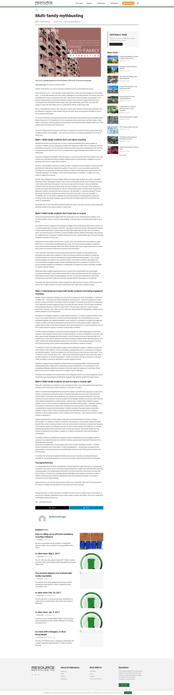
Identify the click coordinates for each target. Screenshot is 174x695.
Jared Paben (40, 539)
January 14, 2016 (57, 21)
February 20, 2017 (50, 595)
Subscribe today (40, 85)
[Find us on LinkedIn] (32, 675)
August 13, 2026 (125, 100)
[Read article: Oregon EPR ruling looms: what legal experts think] (112, 89)
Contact (92, 676)
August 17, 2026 (125, 90)
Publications (114, 3)
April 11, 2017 (49, 578)
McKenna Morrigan (45, 21)
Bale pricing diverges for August (129, 117)
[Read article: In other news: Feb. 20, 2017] (91, 599)
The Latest (78, 3)
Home (36, 10)
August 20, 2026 (125, 70)
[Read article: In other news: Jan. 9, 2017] (91, 619)
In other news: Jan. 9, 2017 (47, 612)
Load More (123, 155)
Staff (62, 674)
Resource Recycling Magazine (47, 10)
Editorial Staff (40, 556)
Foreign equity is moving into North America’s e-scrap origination (128, 108)
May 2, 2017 (48, 556)
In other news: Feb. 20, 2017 (48, 593)
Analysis (89, 3)
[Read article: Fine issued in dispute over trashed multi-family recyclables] (91, 580)
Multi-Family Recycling (45, 502)
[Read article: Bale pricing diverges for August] (112, 120)
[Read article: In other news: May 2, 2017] (91, 560)
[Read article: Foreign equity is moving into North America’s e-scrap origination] (112, 110)
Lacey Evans (40, 637)
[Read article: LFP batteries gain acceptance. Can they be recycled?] (112, 140)
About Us (64, 671)
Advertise (93, 671)
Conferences (101, 3)
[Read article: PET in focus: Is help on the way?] (112, 130)
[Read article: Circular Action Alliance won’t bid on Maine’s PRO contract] (112, 59)
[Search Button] (138, 3)
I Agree (128, 692)
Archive (63, 676)
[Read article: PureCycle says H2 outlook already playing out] (112, 99)
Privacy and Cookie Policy (115, 692)
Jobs (91, 674)
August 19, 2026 (125, 60)
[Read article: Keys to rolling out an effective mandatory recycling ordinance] (91, 541)
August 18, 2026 (125, 119)
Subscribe (129, 3)
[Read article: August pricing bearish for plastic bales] (112, 150)
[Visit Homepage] (44, 3)
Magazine (64, 679)
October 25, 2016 (50, 637)
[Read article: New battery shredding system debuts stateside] (112, 79)
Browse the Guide (116, 44)
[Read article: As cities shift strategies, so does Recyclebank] (91, 638)
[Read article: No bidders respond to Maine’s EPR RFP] (112, 69)
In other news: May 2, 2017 (47, 553)
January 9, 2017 (50, 615)
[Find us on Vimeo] (35, 675)
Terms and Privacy (96, 679)
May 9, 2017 (48, 539)
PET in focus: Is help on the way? (129, 127)
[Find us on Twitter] (39, 675)
